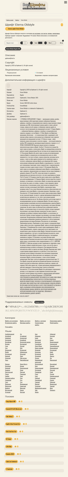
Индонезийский (54, 348)
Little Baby (8, 447)
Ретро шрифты (9, 327)
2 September (9, 469)
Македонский (53, 360)
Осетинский (38, 370)
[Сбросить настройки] (63, 41)
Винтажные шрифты (25, 323)
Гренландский (53, 344)
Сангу (36, 376)
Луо (51, 358)
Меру (36, 366)
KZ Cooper (8, 439)
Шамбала (7, 388)
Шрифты (17, 20)
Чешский (52, 386)
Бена (51, 338)
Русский (52, 374)
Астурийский (23, 336)
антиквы (50, 33)
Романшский (38, 372)
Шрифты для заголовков (11, 321)
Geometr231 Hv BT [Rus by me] (14, 409)
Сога (21, 380)
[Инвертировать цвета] (45, 42)
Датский (22, 346)
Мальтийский (53, 364)
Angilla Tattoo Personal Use (13, 424)
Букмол (52, 340)
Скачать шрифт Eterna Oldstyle (16, 29)
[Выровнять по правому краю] (26, 42)
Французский (53, 384)
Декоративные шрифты (56, 321)
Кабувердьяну (23, 352)
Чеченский (37, 386)
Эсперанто (52, 390)
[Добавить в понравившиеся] (62, 24)
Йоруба (7, 352)
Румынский (23, 374)
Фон (50, 43)
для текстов (44, 33)
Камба (51, 352)
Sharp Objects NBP (10, 401)
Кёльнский (22, 354)
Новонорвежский (54, 368)
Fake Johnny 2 (9, 416)
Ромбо (51, 372)
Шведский (22, 388)
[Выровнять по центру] (24, 42)
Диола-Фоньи (38, 346)
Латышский (38, 356)
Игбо (21, 348)
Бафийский (8, 338)
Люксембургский (24, 360)
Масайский (8, 366)
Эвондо (22, 390)
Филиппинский (23, 384)
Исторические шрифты (11, 323)
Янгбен (36, 392)
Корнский (7, 356)
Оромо (21, 370)
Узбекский (52, 382)
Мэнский (52, 366)
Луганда (37, 358)
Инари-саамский (39, 348)
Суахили (52, 380)
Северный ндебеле (10, 378)
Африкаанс (38, 336)
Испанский (37, 350)
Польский (52, 370)
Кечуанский (38, 354)
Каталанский (8, 354)
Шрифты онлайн (9, 20)
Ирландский (8, 350)
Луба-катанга (23, 358)
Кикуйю (52, 354)
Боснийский (23, 340)
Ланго (21, 356)
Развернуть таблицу (39, 302)
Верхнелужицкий (54, 342)
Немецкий (7, 368)
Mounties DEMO (10, 454)
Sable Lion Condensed (11, 462)
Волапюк (7, 344)
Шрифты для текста (25, 321)
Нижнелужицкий (39, 368)
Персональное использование (12, 75)
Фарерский (8, 384)
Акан (36, 334)
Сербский (37, 378)
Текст (36, 43)
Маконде (7, 364)
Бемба (36, 338)
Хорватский (23, 386)
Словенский (8, 380)
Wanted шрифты (54, 323)
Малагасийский (39, 364)
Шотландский (8, 390)
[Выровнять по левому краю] (21, 42)
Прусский (22, 372)
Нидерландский (24, 368)
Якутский (22, 392)
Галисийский (38, 344)
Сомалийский (38, 380)
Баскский (52, 336)
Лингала (52, 356)
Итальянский (53, 350)
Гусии (6, 346)
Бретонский (38, 340)
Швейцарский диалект (40, 388)
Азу (21, 334)
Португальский (9, 372)
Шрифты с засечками (40, 321)
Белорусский (23, 338)
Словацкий (52, 378)
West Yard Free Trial (11, 432)
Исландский (23, 350)
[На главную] (33, 6)
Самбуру (7, 376)
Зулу (6, 348)
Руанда (7, 374)
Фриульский (8, 386)
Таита (6, 382)
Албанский (52, 334)
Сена (21, 378)
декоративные (56, 33)
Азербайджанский (9, 334)
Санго (21, 376)
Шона (51, 388)
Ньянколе (7, 370)
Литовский (7, 358)
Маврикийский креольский (38, 361)
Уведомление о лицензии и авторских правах (46, 75)
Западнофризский (54, 346)
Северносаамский (54, 376)
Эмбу (36, 390)
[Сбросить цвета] (31, 42)
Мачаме (22, 366)
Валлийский (8, 342)
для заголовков (36, 33)
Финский (37, 384)
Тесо (21, 382)
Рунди (36, 374)
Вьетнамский (23, 344)
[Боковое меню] (65, 2)
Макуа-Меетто (23, 364)
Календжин (38, 352)
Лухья (6, 360)
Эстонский (7, 392)
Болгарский (8, 340)
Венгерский (38, 342)
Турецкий (37, 382)
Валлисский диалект (25, 342)
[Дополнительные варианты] (17, 42)
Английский (8, 336)
